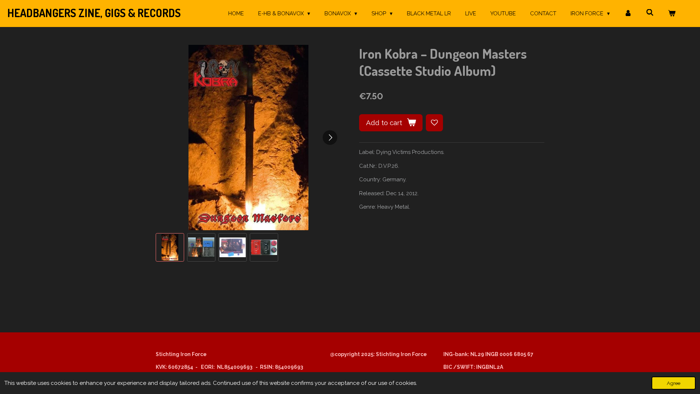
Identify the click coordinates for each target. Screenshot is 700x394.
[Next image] (330, 137)
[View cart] (672, 14)
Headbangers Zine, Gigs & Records (94, 13)
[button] (170, 247)
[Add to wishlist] (434, 122)
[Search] (650, 13)
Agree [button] (673, 383)
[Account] (628, 14)
